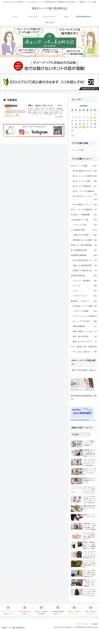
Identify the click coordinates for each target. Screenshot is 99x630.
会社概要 (94, 624)
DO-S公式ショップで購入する (82, 389)
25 (76, 127)
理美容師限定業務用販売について (83, 420)
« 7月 (72, 135)
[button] (95, 150)
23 (95, 124)
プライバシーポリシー (83, 624)
